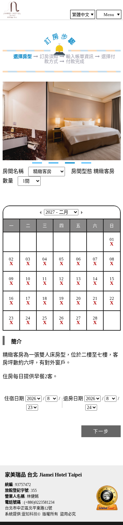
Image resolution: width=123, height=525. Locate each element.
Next (8, 121)
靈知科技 (29, 514)
